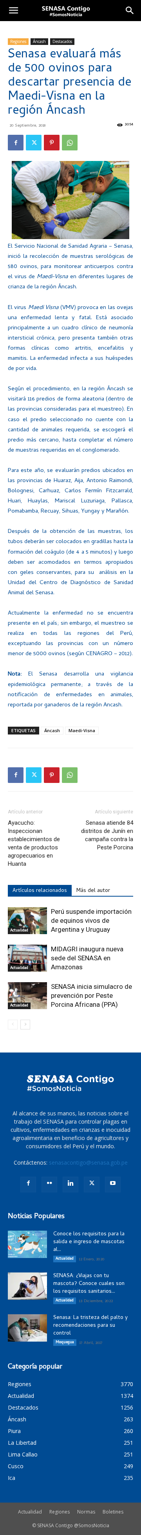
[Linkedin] (70, 1184)
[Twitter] (34, 142)
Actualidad (19, 930)
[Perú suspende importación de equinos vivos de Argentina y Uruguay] (27, 920)
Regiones (18, 41)
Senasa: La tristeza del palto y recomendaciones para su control (90, 1325)
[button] (13, 10)
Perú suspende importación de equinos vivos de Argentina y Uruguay (91, 920)
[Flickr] (49, 1184)
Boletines (113, 1511)
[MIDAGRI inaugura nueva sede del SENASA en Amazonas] (27, 958)
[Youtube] (113, 1184)
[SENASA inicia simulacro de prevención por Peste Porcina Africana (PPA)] (27, 995)
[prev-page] (13, 1024)
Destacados (62, 41)
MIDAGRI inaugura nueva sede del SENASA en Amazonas (87, 958)
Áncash (39, 41)
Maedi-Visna (82, 730)
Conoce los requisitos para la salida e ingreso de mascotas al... (89, 1242)
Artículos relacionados (40, 890)
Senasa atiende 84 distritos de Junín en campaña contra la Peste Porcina (107, 835)
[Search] (130, 10)
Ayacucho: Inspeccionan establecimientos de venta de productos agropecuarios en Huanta (34, 843)
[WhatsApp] (70, 142)
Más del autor (93, 890)
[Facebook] (16, 142)
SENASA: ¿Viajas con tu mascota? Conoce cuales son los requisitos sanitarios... (89, 1284)
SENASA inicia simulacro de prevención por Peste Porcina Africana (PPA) (91, 995)
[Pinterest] (52, 142)
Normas (86, 1511)
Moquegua (65, 1342)
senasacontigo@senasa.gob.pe (88, 1162)
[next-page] (25, 1024)
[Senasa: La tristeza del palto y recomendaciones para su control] (27, 1328)
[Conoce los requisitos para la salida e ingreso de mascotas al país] (27, 1244)
